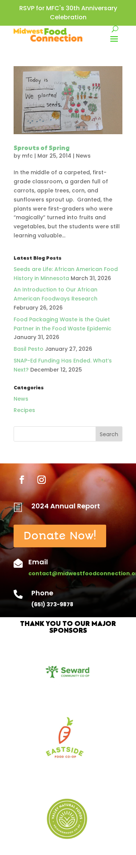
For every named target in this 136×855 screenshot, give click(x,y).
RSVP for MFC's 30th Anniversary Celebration (68, 13)
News (83, 156)
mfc (27, 156)
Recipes (24, 410)
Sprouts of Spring (42, 148)
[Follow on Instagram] (41, 479)
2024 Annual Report (65, 506)
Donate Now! (59, 536)
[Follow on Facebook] (22, 479)
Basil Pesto (28, 349)
